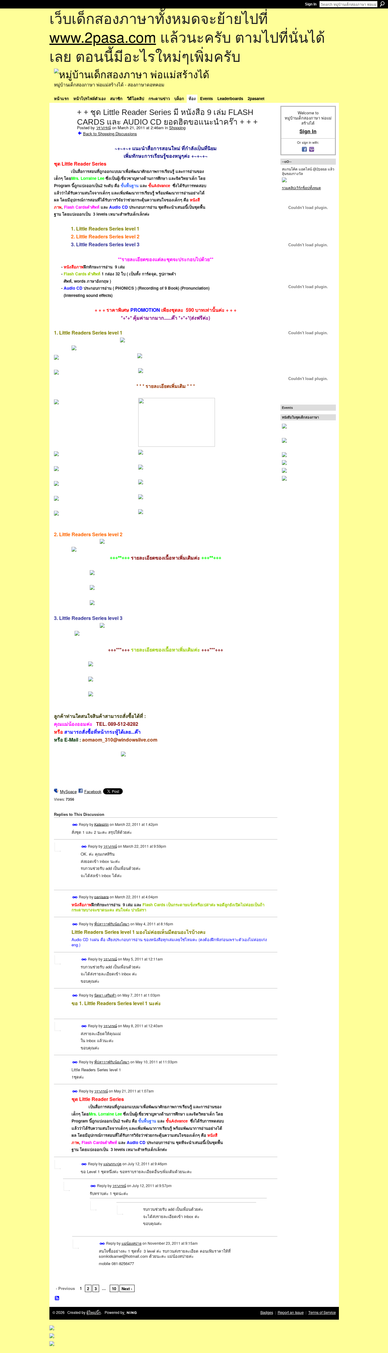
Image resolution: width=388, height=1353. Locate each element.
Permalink (75, 825)
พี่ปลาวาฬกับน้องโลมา (111, 923)
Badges (266, 1312)
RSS (57, 1298)
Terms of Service (322, 1312)
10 (114, 1288)
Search (382, 4)
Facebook (93, 791)
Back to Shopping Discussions (110, 133)
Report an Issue (291, 1312)
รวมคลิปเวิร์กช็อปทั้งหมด (301, 187)
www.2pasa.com (102, 36)
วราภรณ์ (103, 127)
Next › (127, 1288)
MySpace (68, 791)
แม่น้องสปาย (132, 1243)
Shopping (177, 127)
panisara (101, 896)
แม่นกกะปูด (112, 1163)
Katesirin (101, 823)
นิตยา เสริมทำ (105, 995)
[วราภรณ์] (63, 125)
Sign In (310, 4)
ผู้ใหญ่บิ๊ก (93, 1312)
